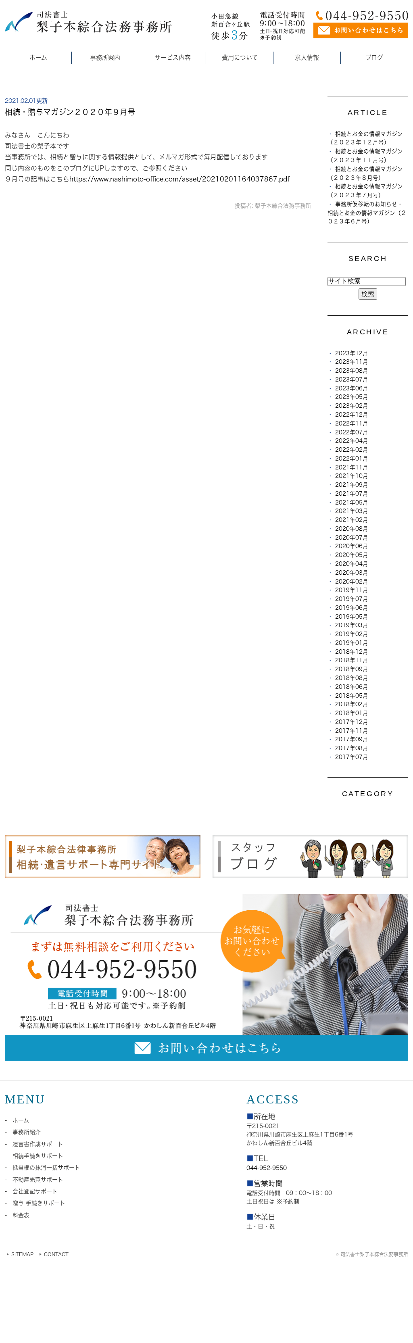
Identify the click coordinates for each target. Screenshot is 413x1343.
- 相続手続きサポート (34, 1156)
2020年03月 (351, 573)
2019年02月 (351, 634)
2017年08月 (351, 748)
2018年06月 (351, 687)
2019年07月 (351, 599)
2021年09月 (351, 485)
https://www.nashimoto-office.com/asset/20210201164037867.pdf (179, 179)
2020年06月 (351, 546)
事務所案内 (105, 57)
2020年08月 (351, 529)
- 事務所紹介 (23, 1132)
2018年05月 (351, 696)
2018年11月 (351, 660)
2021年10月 (351, 476)
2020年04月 (351, 564)
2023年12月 (351, 353)
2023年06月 (351, 388)
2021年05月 (351, 502)
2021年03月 (351, 511)
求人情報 (307, 57)
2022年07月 (351, 432)
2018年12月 (351, 652)
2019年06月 (351, 608)
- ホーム (17, 1120)
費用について (240, 57)
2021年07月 (351, 493)
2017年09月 (351, 739)
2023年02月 (351, 406)
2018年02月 (351, 704)
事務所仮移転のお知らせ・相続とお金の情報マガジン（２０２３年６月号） (367, 213)
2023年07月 (351, 379)
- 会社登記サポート (31, 1191)
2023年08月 (351, 370)
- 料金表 (17, 1215)
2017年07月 (351, 757)
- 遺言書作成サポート (34, 1144)
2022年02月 (351, 450)
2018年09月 (351, 669)
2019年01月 (351, 643)
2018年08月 (351, 678)
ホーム (38, 57)
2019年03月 (351, 625)
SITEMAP (22, 1254)
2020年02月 (351, 581)
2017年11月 (351, 731)
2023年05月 (351, 397)
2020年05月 (351, 555)
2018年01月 (351, 713)
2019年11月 (351, 590)
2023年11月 (351, 362)
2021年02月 (351, 520)
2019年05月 (351, 616)
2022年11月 (351, 423)
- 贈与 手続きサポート (35, 1203)
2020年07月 (351, 537)
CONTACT (56, 1254)
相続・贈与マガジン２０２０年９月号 (70, 112)
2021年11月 (351, 467)
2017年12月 (351, 722)
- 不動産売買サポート (34, 1179)
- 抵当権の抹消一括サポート (42, 1167)
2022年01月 (351, 458)
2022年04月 (351, 441)
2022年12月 (351, 414)
